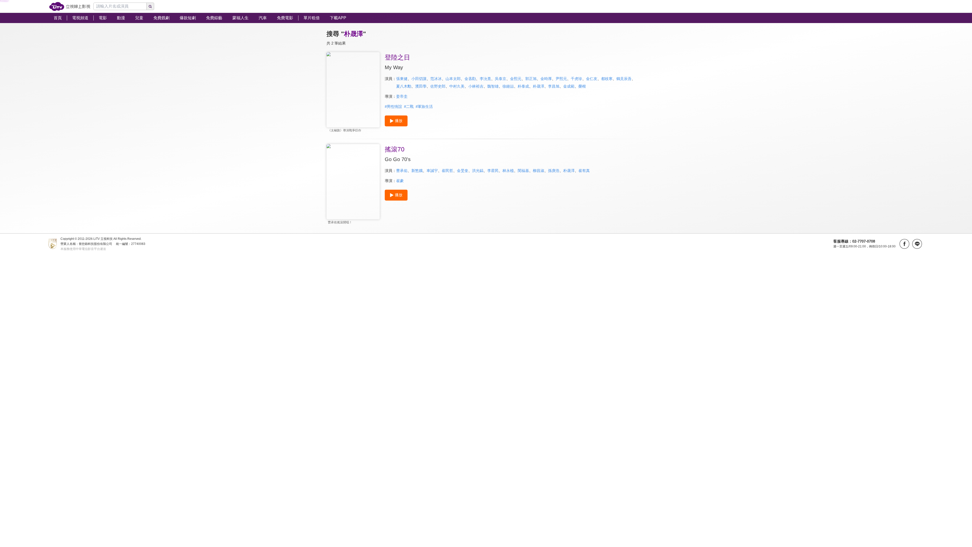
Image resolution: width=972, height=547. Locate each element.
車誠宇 (432, 170)
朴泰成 (523, 86)
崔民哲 (447, 170)
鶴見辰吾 (624, 78)
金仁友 (591, 78)
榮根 (582, 86)
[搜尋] (150, 6)
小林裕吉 (475, 86)
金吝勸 (470, 78)
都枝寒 (607, 78)
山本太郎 (453, 78)
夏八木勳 (403, 86)
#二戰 (409, 106)
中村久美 (456, 86)
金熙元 (515, 78)
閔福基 (523, 170)
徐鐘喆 (508, 86)
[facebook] (904, 244)
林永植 (508, 170)
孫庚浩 (553, 170)
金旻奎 (462, 170)
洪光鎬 (477, 170)
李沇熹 (485, 78)
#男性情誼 (393, 106)
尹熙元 (561, 78)
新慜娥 (417, 170)
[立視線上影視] (70, 6)
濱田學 (421, 86)
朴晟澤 (538, 86)
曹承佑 (402, 170)
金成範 (569, 86)
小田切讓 (419, 78)
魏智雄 (493, 86)
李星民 (493, 170)
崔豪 (400, 181)
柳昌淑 (538, 170)
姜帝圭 (402, 96)
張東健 (402, 78)
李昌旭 (553, 86)
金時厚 (546, 78)
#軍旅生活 (424, 106)
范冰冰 (436, 78)
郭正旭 (531, 78)
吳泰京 (500, 78)
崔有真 (584, 170)
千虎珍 (576, 78)
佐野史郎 (438, 86)
